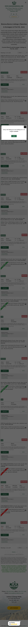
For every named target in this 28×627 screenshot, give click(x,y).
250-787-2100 (22, 591)
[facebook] (11, 14)
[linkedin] (14, 14)
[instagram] (16, 14)
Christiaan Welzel (9, 625)
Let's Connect (14, 608)
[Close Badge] (19, 621)
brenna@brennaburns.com (16, 593)
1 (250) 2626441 (4, 90)
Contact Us (14, 16)
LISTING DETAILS (5, 84)
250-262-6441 (10, 591)
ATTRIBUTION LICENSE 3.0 (21, 625)
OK (14, 136)
